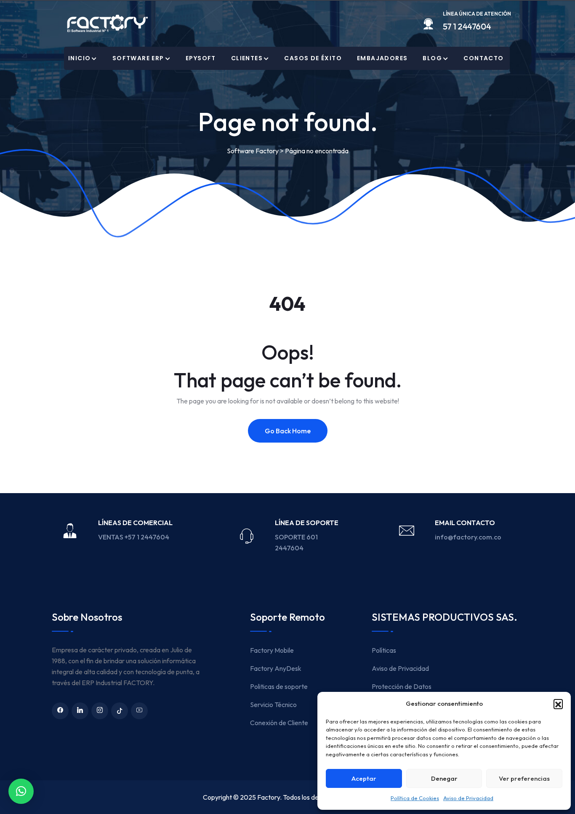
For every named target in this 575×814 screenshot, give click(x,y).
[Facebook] (60, 710)
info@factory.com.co (468, 537)
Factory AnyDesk (275, 668)
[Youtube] (139, 710)
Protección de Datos (401, 686)
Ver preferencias (524, 778)
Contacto (483, 58)
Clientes (247, 58)
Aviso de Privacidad (468, 798)
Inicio (79, 58)
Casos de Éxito (313, 58)
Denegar (444, 778)
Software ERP (138, 58)
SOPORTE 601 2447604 (296, 542)
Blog (432, 58)
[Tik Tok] (119, 710)
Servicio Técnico (273, 704)
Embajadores (382, 58)
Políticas (384, 650)
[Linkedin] (80, 710)
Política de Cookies (415, 798)
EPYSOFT (201, 58)
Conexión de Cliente (279, 722)
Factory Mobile (272, 650)
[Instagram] (99, 710)
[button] (558, 703)
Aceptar (363, 778)
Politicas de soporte (279, 686)
